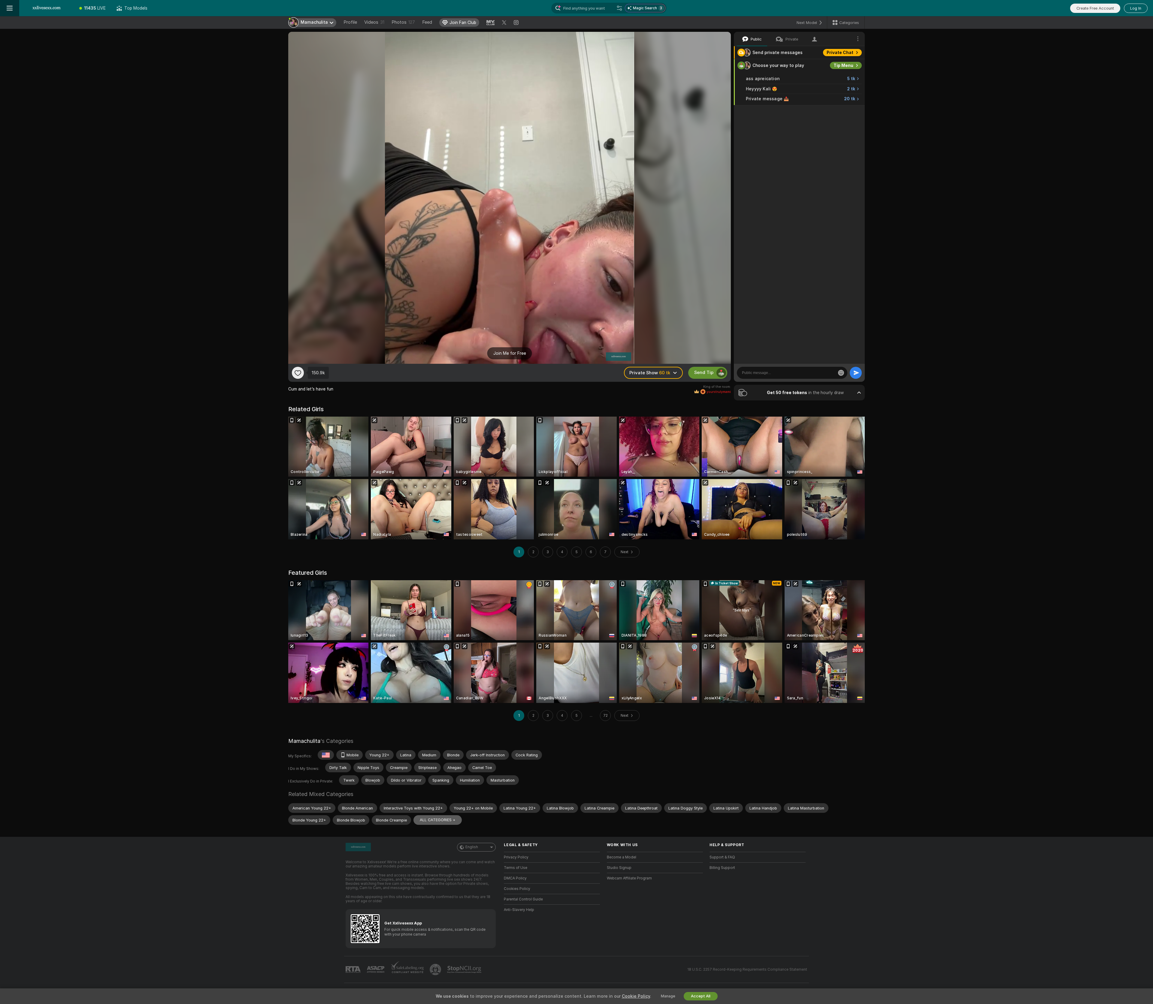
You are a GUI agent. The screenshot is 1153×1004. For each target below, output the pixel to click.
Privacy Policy (516, 857)
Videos (374, 22)
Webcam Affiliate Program (629, 878)
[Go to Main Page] (46, 8)
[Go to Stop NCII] (465, 969)
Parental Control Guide (523, 899)
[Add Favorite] (298, 373)
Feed (427, 22)
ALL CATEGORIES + (437, 820)
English (471, 847)
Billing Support (722, 868)
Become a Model (621, 857)
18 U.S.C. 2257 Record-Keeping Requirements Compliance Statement (747, 969)
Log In (1135, 8)
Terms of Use (515, 868)
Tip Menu (843, 65)
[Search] (619, 8)
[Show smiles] (841, 372)
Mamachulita (304, 741)
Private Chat (840, 52)
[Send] (856, 373)
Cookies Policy (517, 889)
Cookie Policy (636, 996)
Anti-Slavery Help (519, 910)
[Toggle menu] (9, 8)
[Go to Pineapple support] (436, 969)
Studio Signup (619, 868)
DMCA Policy (515, 878)
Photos (403, 22)
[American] (326, 755)
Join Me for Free (509, 353)
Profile (350, 22)
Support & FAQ (722, 857)
